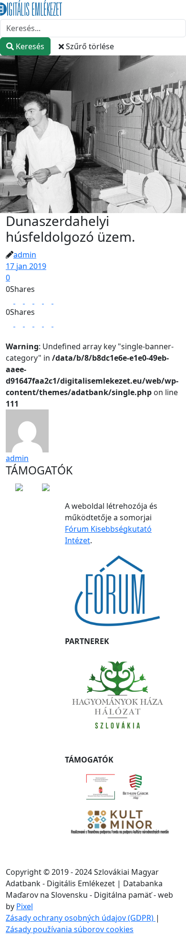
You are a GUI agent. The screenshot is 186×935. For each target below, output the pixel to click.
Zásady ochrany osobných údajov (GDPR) (80, 918)
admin (24, 254)
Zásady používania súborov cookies (70, 929)
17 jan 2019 (26, 266)
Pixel (24, 906)
